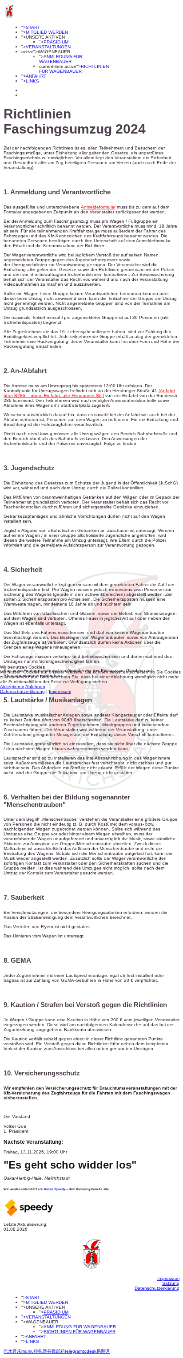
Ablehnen (35, 686)
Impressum (60, 691)
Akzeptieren (12, 686)
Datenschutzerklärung (22, 691)
